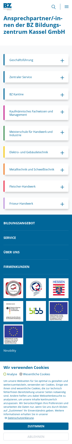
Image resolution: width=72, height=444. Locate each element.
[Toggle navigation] (67, 7)
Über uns (11, 252)
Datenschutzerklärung (21, 418)
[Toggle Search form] (55, 7)
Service (9, 238)
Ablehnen (36, 437)
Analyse (12, 374)
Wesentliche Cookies (36, 374)
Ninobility (9, 351)
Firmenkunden (16, 267)
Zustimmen (36, 426)
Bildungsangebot (19, 223)
